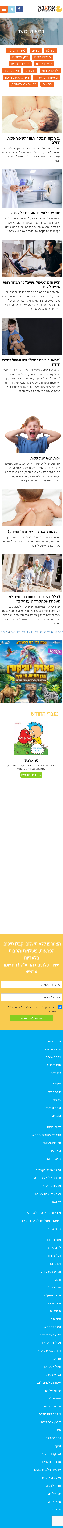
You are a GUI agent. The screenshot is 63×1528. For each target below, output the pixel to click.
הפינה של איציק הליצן (48, 1170)
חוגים (58, 1279)
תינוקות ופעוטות (51, 1143)
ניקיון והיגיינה (16, 50)
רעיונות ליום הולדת (50, 1414)
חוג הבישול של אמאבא (47, 1178)
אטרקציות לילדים (50, 1454)
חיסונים (30, 70)
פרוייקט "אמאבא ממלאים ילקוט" (41, 1213)
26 (59, 631)
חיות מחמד (12, 70)
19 (40, 631)
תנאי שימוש (54, 1065)
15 (29, 631)
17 (35, 631)
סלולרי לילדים (52, 1366)
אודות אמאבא (52, 1049)
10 (17, 631)
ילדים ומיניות (50, 70)
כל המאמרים (53, 1057)
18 (37, 631)
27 (61, 631)
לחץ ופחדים (20, 57)
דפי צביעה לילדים (50, 1335)
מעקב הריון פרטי (51, 1477)
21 (45, 631)
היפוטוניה (55, 1311)
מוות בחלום (54, 1240)
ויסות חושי (55, 1264)
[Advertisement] (31, 898)
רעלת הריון (54, 1256)
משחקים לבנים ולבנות (48, 1382)
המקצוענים (54, 1116)
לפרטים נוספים (31, 774)
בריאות (47, 84)
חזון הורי (56, 1359)
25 (56, 631)
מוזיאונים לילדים (51, 1287)
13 (24, 631)
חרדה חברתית (52, 1406)
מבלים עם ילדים (51, 1186)
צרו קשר (56, 1073)
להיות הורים (54, 1127)
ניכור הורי (55, 1319)
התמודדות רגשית (47, 77)
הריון (58, 1430)
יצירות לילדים (53, 1390)
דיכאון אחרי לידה (51, 1422)
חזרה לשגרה (53, 1485)
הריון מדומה (54, 1303)
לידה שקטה (54, 1248)
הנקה (57, 1446)
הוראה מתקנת (52, 1295)
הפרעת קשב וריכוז (17, 77)
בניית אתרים (53, 1229)
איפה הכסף (54, 1092)
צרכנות (57, 1084)
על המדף (55, 1201)
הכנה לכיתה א (52, 1327)
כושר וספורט (44, 64)
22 (48, 631)
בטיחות (56, 1100)
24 (53, 631)
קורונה (50, 50)
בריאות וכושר (53, 1159)
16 (32, 631)
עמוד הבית (54, 1041)
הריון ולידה (55, 1151)
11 (19, 631)
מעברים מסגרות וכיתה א (46, 1135)
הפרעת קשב (53, 1374)
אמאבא (56, 1509)
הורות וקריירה (53, 1108)
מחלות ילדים (42, 57)
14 (27, 631)
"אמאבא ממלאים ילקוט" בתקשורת (40, 1221)
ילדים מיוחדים (20, 64)
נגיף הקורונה (53, 1501)
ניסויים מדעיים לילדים (48, 1193)
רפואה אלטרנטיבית (23, 84)
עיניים (36, 50)
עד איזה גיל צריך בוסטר (47, 1469)
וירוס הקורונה (53, 1438)
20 (42, 631)
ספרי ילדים (54, 1493)
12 (22, 631)
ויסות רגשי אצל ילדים (48, 1351)
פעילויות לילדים (51, 1343)
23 (50, 631)
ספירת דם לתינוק (51, 1462)
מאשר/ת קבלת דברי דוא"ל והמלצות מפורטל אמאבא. (32, 1009)
